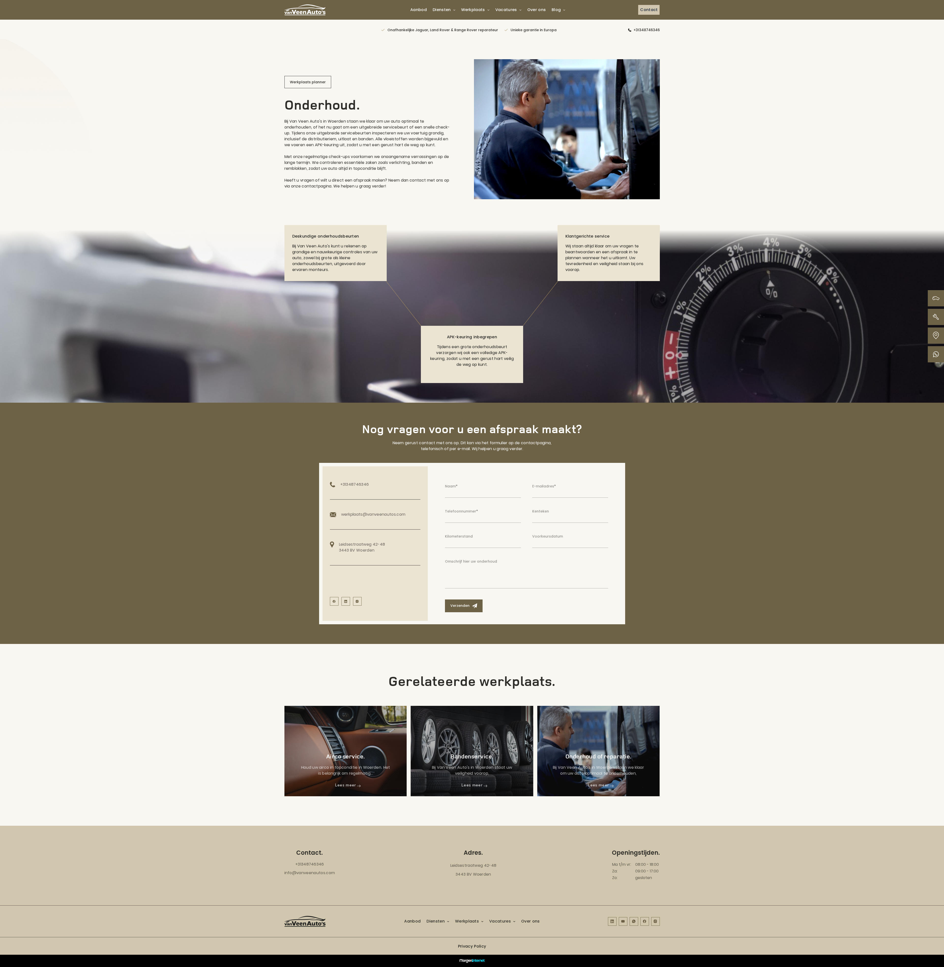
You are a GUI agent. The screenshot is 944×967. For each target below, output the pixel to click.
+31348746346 (647, 30)
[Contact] (936, 335)
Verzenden (460, 605)
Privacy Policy (472, 946)
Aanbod (418, 10)
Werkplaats (473, 10)
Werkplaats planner (308, 82)
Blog (556, 10)
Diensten (442, 10)
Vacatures (506, 10)
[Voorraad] (936, 298)
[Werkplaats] (936, 317)
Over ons (536, 10)
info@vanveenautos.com (309, 873)
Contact (649, 10)
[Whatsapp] (936, 354)
